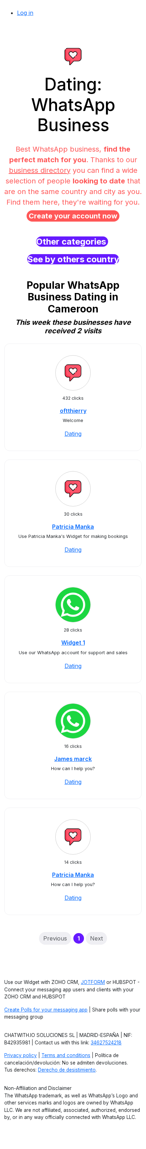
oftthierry (73, 410)
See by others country (73, 259)
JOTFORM (93, 982)
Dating (73, 433)
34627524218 (106, 1042)
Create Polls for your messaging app (46, 1010)
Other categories (72, 241)
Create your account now (73, 216)
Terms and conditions (65, 1055)
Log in (25, 12)
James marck (73, 758)
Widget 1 (73, 642)
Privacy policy (20, 1055)
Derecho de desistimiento (67, 1070)
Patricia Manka (73, 526)
